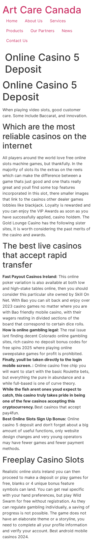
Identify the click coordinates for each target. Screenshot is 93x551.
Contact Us (17, 40)
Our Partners (42, 30)
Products (14, 30)
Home (11, 20)
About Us (33, 20)
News (67, 30)
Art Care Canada (41, 10)
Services (58, 20)
